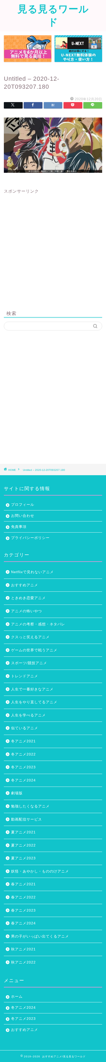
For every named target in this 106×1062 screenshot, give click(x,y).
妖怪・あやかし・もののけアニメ (40, 871)
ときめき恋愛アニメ (28, 598)
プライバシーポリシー (30, 538)
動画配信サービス (26, 819)
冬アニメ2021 (23, 741)
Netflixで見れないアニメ (32, 572)
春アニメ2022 (23, 897)
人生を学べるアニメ (28, 715)
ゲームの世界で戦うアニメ (34, 650)
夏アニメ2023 (23, 858)
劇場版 (17, 793)
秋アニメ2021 (23, 949)
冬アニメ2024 (23, 780)
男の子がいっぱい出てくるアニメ (40, 936)
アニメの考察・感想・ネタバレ (38, 624)
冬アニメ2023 (23, 767)
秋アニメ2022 (23, 962)
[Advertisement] (53, 247)
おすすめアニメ (24, 585)
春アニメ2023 (23, 910)
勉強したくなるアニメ (30, 806)
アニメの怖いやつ (26, 611)
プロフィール (22, 505)
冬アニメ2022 (23, 754)
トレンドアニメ (24, 676)
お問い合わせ (22, 516)
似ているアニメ (24, 728)
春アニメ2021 (23, 884)
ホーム (17, 996)
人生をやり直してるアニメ (34, 702)
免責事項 (18, 527)
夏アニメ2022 (23, 845)
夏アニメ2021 (23, 832)
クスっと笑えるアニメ (30, 637)
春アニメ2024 (23, 923)
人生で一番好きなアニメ (32, 689)
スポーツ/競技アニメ (29, 663)
